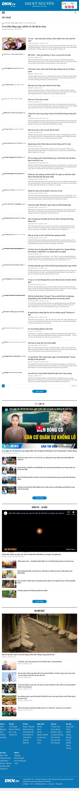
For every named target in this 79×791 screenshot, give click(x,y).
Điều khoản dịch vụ (41, 784)
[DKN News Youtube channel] (66, 7)
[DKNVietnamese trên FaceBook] (65, 3)
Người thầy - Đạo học (56, 732)
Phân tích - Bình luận (14, 729)
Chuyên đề (26, 740)
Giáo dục (53, 724)
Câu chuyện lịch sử (28, 734)
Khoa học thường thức (20, 761)
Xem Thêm (39, 391)
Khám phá (20, 710)
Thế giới (4, 657)
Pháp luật (2, 734)
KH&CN (16, 752)
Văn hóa (30, 331)
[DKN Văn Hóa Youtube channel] (72, 7)
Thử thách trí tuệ (55, 726)
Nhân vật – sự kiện (39, 507)
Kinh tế (2, 726)
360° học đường (55, 743)
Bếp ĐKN (30, 74)
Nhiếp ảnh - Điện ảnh (42, 734)
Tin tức (16, 763)
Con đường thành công (57, 734)
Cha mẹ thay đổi (55, 737)
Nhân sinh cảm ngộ (28, 729)
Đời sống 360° (70, 726)
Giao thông (3, 737)
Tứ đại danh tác (27, 737)
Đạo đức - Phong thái (33, 361)
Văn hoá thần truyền (28, 732)
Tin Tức (4, 453)
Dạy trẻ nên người (55, 740)
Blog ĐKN (68, 743)
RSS (32, 784)
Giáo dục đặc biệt (55, 729)
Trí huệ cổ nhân (32, 284)
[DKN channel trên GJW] (71, 3)
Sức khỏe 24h (3, 769)
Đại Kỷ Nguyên (61, 779)
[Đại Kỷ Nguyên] (9, 3)
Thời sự (2, 724)
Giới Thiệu (13, 6)
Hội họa (39, 729)
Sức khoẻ (30, 146)
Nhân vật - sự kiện (6, 556)
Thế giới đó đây (13, 734)
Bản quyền (59, 784)
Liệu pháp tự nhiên (33, 179)
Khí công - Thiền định (5, 763)
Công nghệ (17, 755)
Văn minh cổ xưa (41, 737)
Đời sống (30, 57)
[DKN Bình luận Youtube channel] (69, 7)
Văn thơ (39, 740)
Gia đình (68, 729)
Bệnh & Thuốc (4, 755)
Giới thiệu (26, 784)
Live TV (41, 403)
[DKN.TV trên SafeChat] (63, 3)
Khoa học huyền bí (19, 758)
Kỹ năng (68, 740)
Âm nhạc (39, 726)
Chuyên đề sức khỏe (7, 29)
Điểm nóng (3, 729)
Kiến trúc (39, 732)
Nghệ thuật (26, 743)
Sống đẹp (68, 734)
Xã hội (1, 732)
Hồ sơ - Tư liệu (12, 732)
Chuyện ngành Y (4, 761)
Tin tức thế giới (13, 726)
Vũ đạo (39, 743)
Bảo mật (51, 784)
